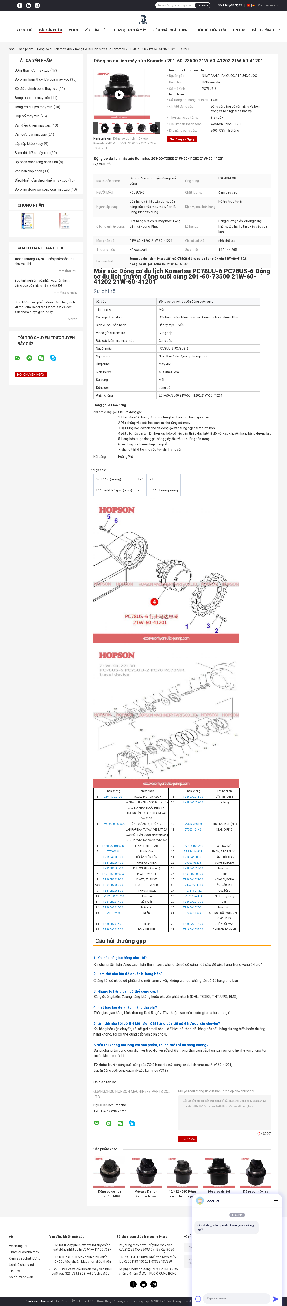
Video (73, 30)
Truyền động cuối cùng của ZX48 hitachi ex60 (140, 1065)
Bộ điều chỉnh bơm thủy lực (36, 89)
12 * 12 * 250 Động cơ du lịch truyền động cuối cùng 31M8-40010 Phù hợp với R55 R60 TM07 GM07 (182, 1194)
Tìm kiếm (202, 5)
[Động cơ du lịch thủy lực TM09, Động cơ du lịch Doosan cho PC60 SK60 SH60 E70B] (109, 1172)
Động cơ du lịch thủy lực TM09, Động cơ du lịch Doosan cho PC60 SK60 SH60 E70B (109, 1194)
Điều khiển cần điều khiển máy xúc (41, 180)
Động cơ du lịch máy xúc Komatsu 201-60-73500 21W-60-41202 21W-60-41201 (125, 143)
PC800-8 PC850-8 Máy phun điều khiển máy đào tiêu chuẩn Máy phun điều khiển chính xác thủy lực (81, 1260)
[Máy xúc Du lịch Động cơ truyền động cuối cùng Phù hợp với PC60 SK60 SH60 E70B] (146, 1172)
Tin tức (239, 30)
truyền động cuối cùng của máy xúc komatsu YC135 (130, 1070)
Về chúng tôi (96, 30)
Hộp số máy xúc (27, 116)
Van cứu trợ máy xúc (31, 134)
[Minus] (275, 1200)
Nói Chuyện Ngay (230, 5)
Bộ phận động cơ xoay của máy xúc (42, 189)
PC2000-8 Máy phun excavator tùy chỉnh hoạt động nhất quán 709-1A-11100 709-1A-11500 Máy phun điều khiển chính (81, 1248)
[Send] (275, 1299)
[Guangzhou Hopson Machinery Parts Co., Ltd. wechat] (44, 358)
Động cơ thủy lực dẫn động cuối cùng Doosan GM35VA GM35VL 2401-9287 (255, 1194)
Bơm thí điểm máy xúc (32, 153)
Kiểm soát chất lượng (171, 30)
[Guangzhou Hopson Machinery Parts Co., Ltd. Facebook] (20, 5)
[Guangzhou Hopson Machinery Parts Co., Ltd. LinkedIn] (28, 5)
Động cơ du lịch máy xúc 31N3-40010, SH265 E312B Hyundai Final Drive (219, 1194)
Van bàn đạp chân (28, 171)
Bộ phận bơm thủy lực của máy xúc (42, 79)
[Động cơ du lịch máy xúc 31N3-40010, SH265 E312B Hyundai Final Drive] (219, 1172)
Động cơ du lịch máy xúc (54, 49)
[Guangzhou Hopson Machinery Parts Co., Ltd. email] (20, 358)
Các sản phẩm (50, 30)
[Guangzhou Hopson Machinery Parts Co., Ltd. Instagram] (37, 5)
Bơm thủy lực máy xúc (32, 70)
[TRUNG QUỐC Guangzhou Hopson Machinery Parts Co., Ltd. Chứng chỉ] (27, 221)
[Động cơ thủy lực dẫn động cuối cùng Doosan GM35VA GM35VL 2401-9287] (255, 1172)
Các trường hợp (266, 30)
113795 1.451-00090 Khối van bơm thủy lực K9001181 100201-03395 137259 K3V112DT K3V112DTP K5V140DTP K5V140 (147, 1260)
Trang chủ (23, 30)
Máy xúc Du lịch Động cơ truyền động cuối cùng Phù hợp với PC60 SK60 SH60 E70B (146, 1194)
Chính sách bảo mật (39, 1301)
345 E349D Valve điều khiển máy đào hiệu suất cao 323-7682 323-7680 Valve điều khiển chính (82, 1272)
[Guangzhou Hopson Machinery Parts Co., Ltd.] (143, 20)
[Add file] (198, 1299)
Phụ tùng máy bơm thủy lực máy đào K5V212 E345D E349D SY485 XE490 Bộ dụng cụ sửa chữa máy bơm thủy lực (147, 1248)
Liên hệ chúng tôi (211, 30)
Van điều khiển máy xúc (33, 125)
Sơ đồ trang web (21, 1277)
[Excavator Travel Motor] (119, 94)
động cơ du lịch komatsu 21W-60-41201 (202, 1065)
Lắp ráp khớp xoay (29, 144)
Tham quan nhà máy (129, 30)
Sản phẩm (26, 49)
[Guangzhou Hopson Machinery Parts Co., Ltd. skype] (56, 358)
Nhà (12, 49)
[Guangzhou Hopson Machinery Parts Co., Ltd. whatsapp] (32, 358)
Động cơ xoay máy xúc (32, 98)
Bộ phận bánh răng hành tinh (36, 162)
